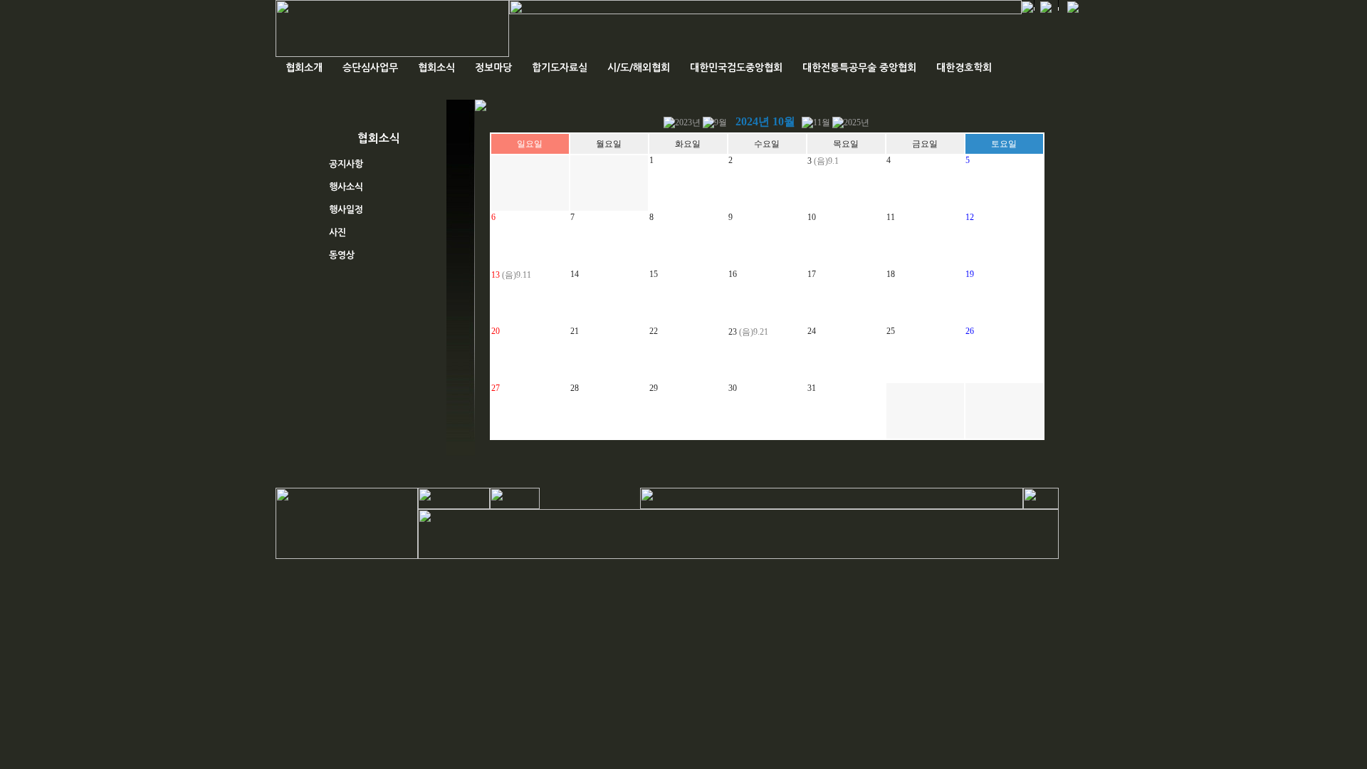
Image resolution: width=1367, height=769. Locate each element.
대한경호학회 (964, 68)
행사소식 (346, 187)
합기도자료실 (559, 68)
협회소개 (304, 68)
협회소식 (436, 68)
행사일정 (346, 209)
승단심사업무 (370, 68)
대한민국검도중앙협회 (736, 68)
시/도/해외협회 (638, 68)
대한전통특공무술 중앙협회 (859, 68)
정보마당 (493, 68)
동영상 (342, 255)
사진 (337, 232)
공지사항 (346, 164)
